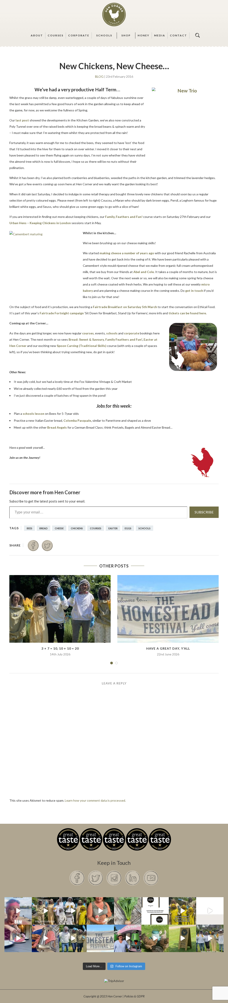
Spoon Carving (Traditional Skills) (81, 346)
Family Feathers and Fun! (123, 339)
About (37, 35)
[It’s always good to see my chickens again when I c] (100, 911)
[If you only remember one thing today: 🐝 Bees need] (210, 938)
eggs (128, 528)
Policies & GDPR (134, 996)
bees (29, 528)
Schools (104, 35)
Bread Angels (57, 427)
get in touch (194, 290)
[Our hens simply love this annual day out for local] (182, 938)
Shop (126, 35)
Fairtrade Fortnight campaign (62, 313)
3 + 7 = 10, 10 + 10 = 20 (60, 648)
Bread (43, 528)
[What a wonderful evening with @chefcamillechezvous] (18, 938)
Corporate (78, 35)
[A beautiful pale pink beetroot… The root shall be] (127, 911)
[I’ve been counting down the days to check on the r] (155, 911)
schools (112, 333)
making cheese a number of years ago (127, 253)
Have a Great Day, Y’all (168, 648)
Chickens (77, 528)
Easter (113, 528)
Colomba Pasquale (77, 420)
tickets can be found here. (188, 313)
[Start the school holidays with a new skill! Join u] (210, 911)
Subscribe (204, 512)
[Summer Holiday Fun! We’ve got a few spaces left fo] (182, 911)
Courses (55, 35)
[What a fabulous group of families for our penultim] (73, 911)
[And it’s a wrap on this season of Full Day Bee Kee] (45, 911)
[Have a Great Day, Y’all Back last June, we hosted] (100, 938)
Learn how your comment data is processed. (95, 800)
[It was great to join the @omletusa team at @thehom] (127, 938)
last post (22, 120)
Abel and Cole (143, 272)
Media (159, 35)
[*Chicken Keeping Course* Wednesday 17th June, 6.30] (155, 938)
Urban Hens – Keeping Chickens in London (40, 223)
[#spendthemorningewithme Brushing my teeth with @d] (18, 911)
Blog (99, 76)
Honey (143, 35)
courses (88, 333)
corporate (132, 333)
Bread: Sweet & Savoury (86, 339)
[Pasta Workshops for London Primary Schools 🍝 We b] (45, 938)
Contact (178, 35)
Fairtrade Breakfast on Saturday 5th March (125, 307)
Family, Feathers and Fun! (123, 217)
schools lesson (33, 413)
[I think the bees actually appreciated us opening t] (73, 938)
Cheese (59, 528)
